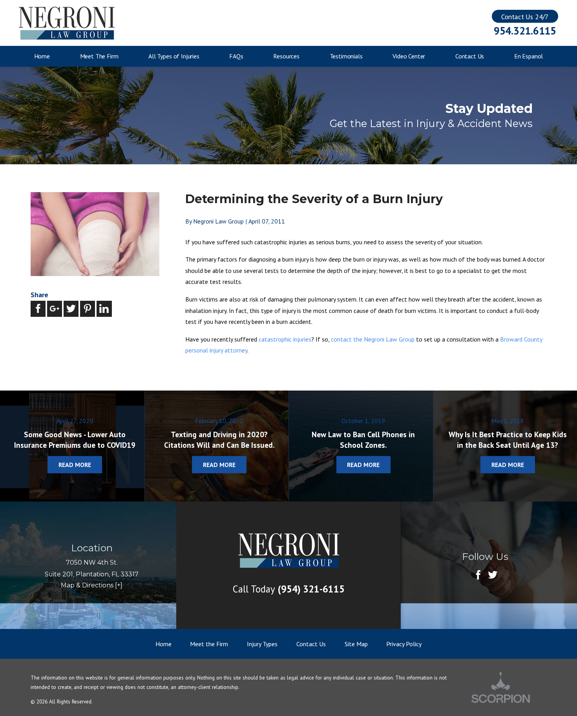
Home (163, 644)
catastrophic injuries (285, 339)
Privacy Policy (404, 644)
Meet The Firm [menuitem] (99, 56)
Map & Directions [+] (91, 585)
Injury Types (262, 644)
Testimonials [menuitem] (346, 56)
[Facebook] (478, 575)
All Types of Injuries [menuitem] (173, 56)
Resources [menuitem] (286, 56)
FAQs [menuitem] (236, 56)
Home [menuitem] (42, 56)
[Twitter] (492, 575)
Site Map (356, 644)
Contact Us (311, 644)
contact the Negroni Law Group (372, 339)
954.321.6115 (525, 30)
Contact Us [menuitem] (469, 56)
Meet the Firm (209, 644)
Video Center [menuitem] (409, 56)
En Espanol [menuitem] (528, 56)
